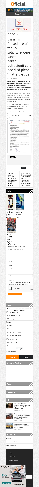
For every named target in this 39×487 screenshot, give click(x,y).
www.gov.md (9, 438)
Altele (9, 346)
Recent (26, 356)
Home (12, 453)
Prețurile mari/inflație (14, 315)
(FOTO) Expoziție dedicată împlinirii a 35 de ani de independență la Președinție (11, 239)
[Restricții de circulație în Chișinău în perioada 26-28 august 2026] (20, 202)
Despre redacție (14, 460)
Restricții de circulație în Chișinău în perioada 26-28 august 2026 (20, 214)
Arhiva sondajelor (11, 351)
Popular (12, 356)
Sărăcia (10, 325)
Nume (10, 265)
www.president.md (11, 445)
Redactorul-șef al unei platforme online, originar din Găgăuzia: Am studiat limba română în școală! (22, 406)
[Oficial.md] (19, 4)
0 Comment (15, 78)
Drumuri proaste (12, 342)
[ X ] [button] (24, 467)
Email (10, 273)
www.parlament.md (11, 442)
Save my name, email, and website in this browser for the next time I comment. (19, 283)
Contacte (12, 456)
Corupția (10, 322)
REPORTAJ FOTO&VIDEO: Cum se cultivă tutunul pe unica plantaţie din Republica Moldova (12, 179)
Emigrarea (10, 329)
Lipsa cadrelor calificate (14, 332)
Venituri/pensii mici (13, 312)
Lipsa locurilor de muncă (14, 335)
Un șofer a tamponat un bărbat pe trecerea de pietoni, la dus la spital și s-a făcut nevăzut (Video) (22, 416)
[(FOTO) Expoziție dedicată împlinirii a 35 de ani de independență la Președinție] (11, 225)
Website (11, 280)
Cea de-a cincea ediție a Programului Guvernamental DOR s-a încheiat (21, 425)
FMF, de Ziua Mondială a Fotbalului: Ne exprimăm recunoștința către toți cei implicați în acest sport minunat (26, 179)
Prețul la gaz (11, 319)
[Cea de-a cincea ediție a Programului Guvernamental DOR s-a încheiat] (9, 426)
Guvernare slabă (12, 339)
